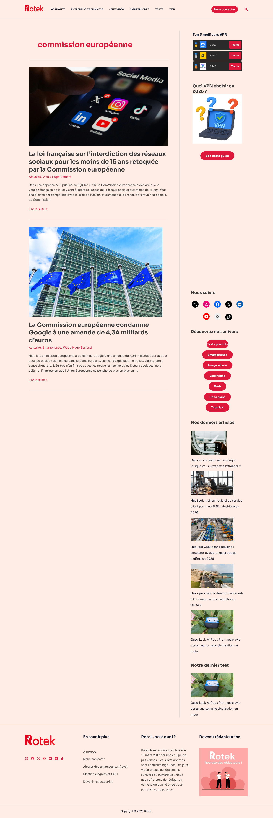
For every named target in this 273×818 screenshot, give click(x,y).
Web (172, 9)
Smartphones (139, 9)
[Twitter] (38, 758)
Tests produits (217, 344)
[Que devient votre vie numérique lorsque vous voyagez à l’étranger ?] (209, 443)
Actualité (58, 9)
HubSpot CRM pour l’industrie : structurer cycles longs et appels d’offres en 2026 (213, 552)
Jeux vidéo (116, 9)
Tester (235, 44)
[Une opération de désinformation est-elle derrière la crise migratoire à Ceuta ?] (212, 576)
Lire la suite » (38, 209)
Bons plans (217, 397)
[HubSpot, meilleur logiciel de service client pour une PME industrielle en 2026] (212, 483)
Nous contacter (94, 759)
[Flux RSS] (217, 316)
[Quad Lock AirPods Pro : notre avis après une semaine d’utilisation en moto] (212, 622)
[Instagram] (206, 304)
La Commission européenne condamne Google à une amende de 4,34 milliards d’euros (89, 332)
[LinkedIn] (239, 304)
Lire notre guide (217, 156)
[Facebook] (217, 304)
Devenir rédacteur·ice (98, 781)
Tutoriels (217, 407)
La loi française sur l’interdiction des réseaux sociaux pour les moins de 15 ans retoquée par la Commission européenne (97, 161)
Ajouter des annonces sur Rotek (105, 766)
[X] (195, 304)
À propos (89, 751)
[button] (224, 9)
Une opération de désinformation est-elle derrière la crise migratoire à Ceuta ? (217, 599)
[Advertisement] (217, 226)
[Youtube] (44, 758)
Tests (159, 9)
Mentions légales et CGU (100, 774)
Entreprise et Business (87, 9)
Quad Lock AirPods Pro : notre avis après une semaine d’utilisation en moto (215, 645)
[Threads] (228, 304)
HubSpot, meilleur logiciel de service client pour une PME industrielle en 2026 (216, 506)
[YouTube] (206, 316)
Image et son (217, 365)
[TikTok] (228, 317)
